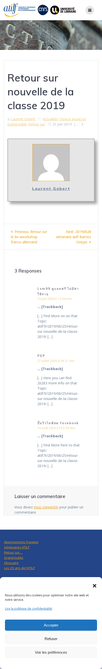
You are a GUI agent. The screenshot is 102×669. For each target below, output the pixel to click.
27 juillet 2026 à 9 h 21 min (56, 361)
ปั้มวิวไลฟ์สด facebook (58, 423)
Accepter (51, 625)
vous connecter (46, 507)
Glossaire (11, 563)
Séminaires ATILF (16, 547)
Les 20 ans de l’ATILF (19, 568)
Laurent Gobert (23, 119)
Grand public (17, 124)
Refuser (51, 639)
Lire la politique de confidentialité (28, 608)
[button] (94, 585)
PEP (41, 356)
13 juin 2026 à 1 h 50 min (54, 299)
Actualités (50, 119)
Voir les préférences (51, 652)
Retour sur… (13, 552)
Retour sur (36, 124)
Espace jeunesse (72, 119)
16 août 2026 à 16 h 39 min (56, 428)
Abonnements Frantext (21, 542)
